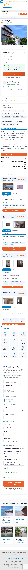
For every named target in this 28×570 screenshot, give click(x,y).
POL (5, 456)
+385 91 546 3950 (9, 86)
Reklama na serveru (12, 554)
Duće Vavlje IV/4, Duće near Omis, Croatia (13, 23)
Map (15, 92)
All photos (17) (23, 46)
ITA (18, 451)
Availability (15, 193)
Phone (8, 438)
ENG (5, 451)
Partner (10, 566)
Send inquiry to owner (15, 484)
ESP (5, 453)
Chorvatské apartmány (14, 567)
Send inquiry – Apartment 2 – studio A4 (14, 248)
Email (6, 431)
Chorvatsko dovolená (8, 562)
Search (24, 13)
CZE (9, 451)
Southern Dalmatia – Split (7, 17)
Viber (21, 89)
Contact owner (14, 74)
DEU (14, 451)
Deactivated (5, 566)
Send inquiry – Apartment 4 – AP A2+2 (15, 324)
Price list (7, 195)
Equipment (7, 193)
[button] (14, 100)
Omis (15, 17)
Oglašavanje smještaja (16, 558)
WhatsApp (9, 89)
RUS (13, 453)
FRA (9, 453)
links (13, 566)
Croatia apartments (14, 564)
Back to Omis (6, 105)
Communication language (14, 448)
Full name (7, 425)
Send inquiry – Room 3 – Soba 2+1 (13, 286)
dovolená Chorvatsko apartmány (16, 561)
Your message (10, 459)
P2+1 (12, 59)
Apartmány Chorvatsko (19, 566)
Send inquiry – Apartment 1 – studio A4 (15, 210)
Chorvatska (16, 562)
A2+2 (5, 59)
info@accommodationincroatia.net (14, 556)
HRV (18, 453)
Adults (6, 407)
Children (9, 414)
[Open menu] (2, 1)
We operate (6, 561)
